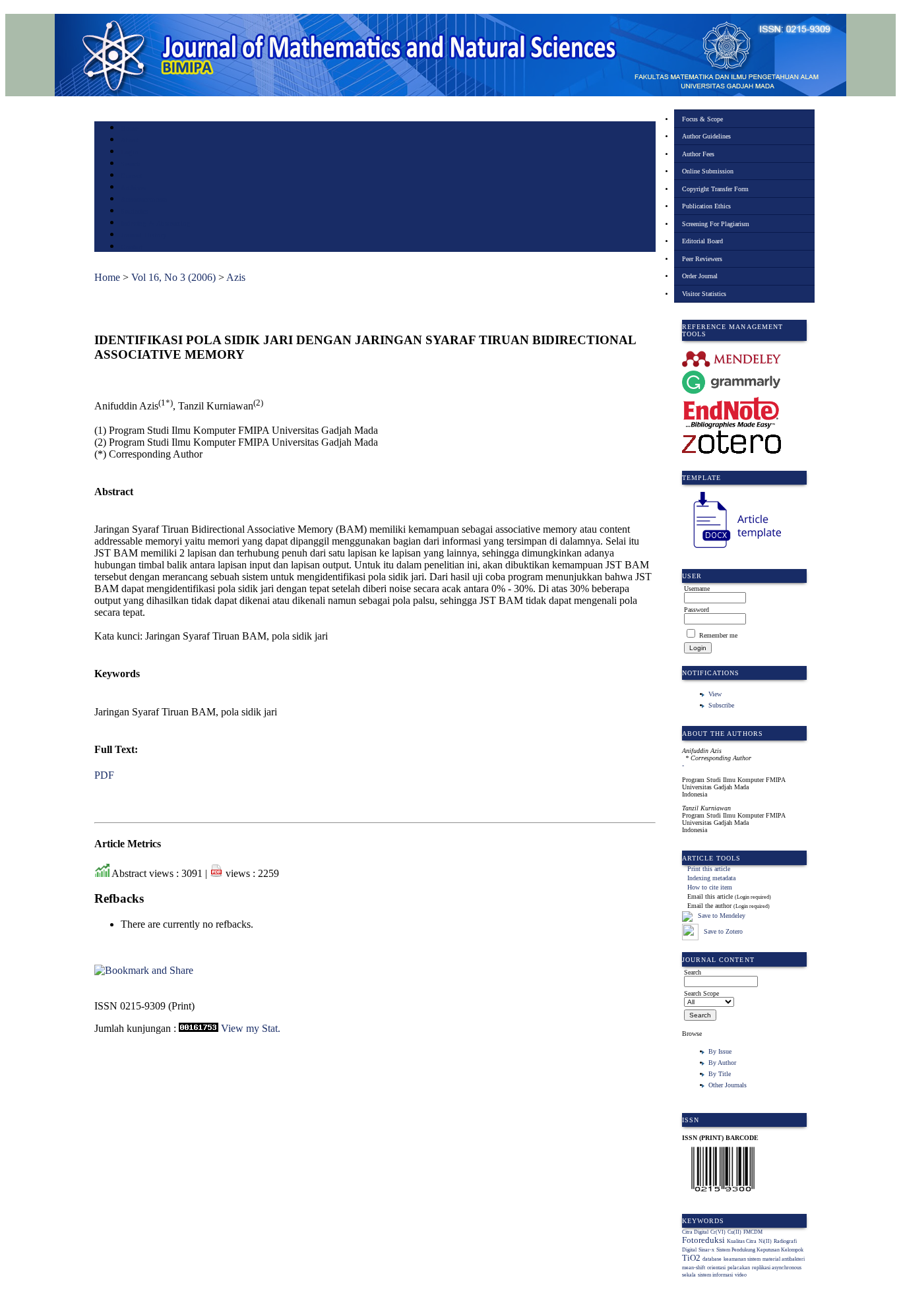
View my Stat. (250, 1028)
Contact (132, 247)
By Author (722, 1062)
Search (130, 163)
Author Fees (698, 154)
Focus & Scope (702, 119)
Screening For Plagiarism (715, 223)
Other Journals (727, 1085)
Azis (235, 277)
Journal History (144, 235)
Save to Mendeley (721, 915)
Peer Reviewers (702, 258)
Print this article (708, 868)
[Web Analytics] (198, 1028)
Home (129, 128)
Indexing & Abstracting (155, 223)
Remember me (718, 635)
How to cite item (709, 887)
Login (130, 152)
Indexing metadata (711, 878)
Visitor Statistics (704, 293)
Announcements (144, 199)
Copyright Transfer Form (715, 189)
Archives (133, 187)
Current (132, 175)
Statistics (134, 211)
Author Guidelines (706, 136)
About (130, 140)
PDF (104, 775)
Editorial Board (702, 241)
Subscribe (721, 705)
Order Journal (700, 276)
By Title (719, 1073)
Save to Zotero (722, 931)
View (715, 694)
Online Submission (707, 171)
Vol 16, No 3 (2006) (173, 277)
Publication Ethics (706, 206)
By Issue (719, 1051)
